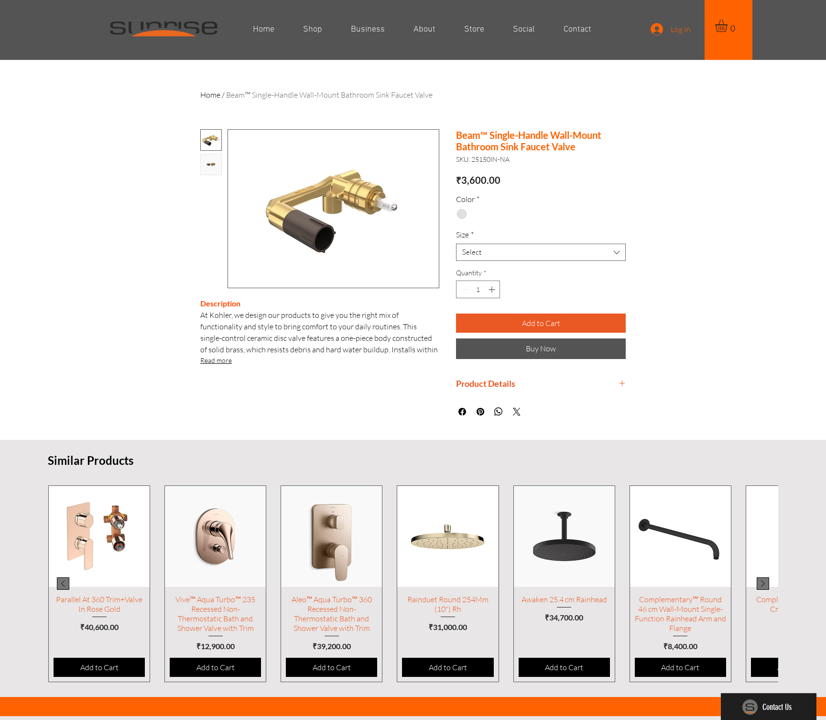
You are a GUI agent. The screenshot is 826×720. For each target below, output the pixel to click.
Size (465, 234)
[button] (728, 26)
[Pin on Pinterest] (480, 411)
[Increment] (493, 289)
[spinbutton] (478, 289)
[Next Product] (763, 583)
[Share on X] (516, 411)
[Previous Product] (63, 583)
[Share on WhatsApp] (498, 411)
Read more (216, 360)
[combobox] (541, 252)
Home (210, 95)
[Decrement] (463, 289)
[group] (413, 584)
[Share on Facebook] (462, 411)
